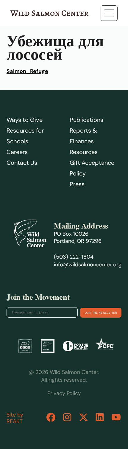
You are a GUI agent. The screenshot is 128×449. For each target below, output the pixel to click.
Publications (86, 120)
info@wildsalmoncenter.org (87, 264)
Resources (84, 152)
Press (77, 184)
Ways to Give (25, 120)
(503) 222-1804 (73, 257)
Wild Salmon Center (49, 13)
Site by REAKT (15, 418)
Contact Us (22, 163)
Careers (17, 152)
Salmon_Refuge (27, 71)
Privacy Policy (64, 393)
